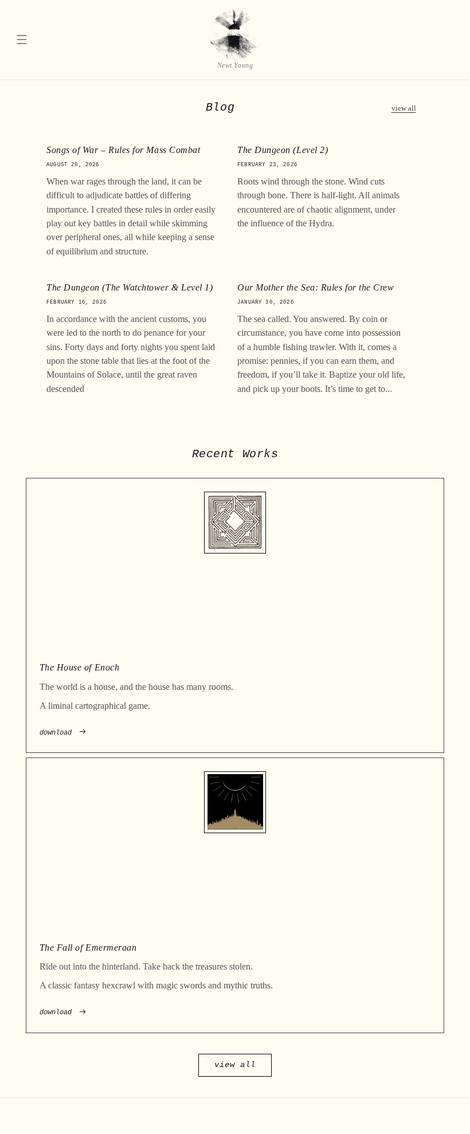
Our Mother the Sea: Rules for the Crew (315, 288)
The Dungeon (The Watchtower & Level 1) (129, 288)
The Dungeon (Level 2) (282, 151)
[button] (21, 40)
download (56, 733)
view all (403, 108)
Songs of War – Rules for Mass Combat (123, 151)
